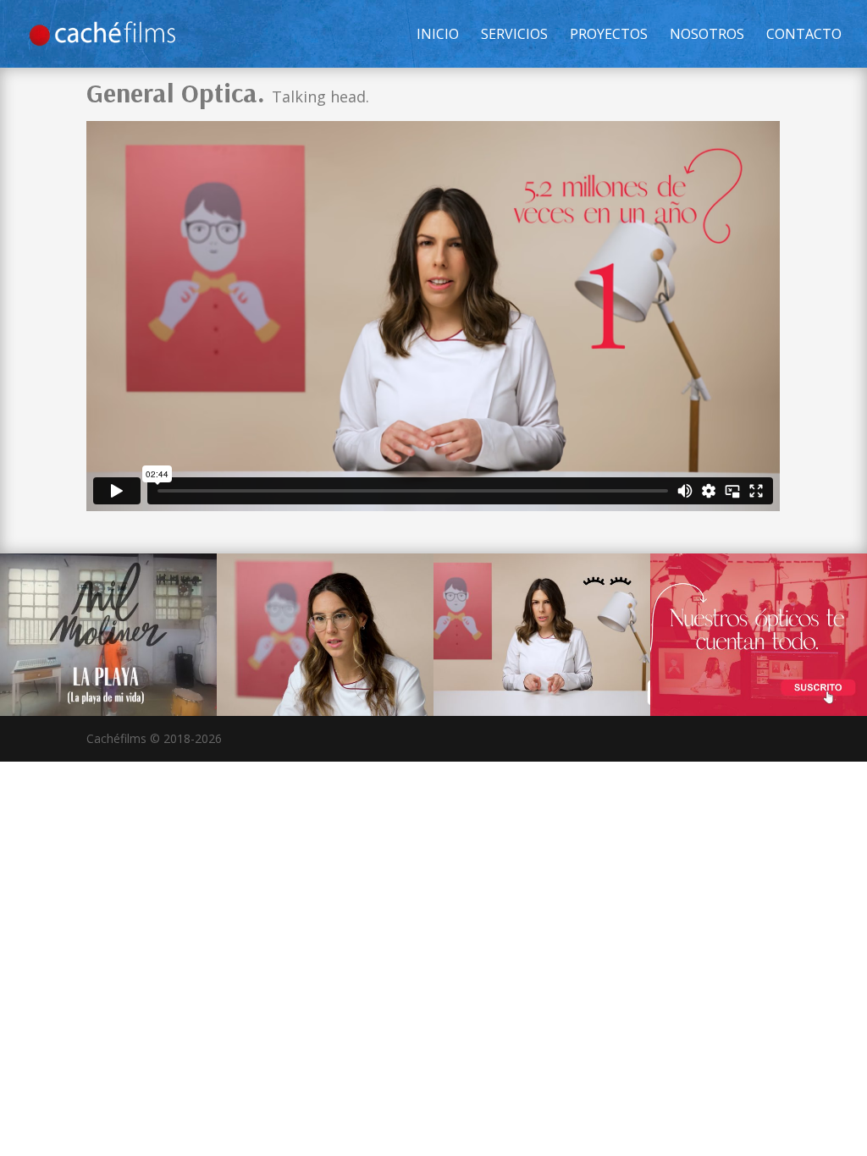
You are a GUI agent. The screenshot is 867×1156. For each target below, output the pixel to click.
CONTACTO (804, 35)
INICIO (438, 35)
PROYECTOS (609, 35)
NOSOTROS (707, 35)
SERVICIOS (514, 35)
